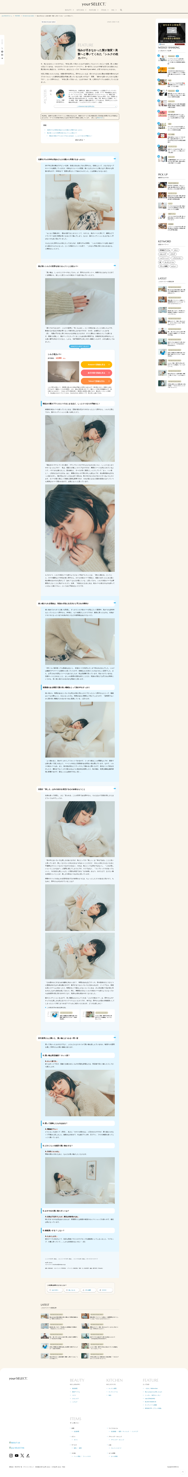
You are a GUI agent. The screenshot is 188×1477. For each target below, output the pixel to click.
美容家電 (74, 1388)
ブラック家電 (163, 266)
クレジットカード (116, 1448)
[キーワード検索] (121, 10)
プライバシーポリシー (28, 1467)
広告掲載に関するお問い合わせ (42, 1467)
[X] (2, 48)
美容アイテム (76, 1392)
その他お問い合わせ (56, 1467)
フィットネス (87, 1456)
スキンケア (163, 254)
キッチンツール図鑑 (151, 1405)
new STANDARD (150, 1398)
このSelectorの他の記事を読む (86, 106)
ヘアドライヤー (177, 258)
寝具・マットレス (124, 1431)
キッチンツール (169, 262)
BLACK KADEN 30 (150, 1402)
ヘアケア (172, 254)
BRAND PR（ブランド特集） (153, 1408)
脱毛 (75, 1448)
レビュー (173, 266)
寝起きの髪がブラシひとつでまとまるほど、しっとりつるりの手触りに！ (70, 136)
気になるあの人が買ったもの (153, 1392)
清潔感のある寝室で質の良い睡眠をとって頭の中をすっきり (67, 142)
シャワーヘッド (164, 258)
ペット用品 (77, 1456)
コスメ (176, 250)
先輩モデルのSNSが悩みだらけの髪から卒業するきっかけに (64, 130)
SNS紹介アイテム (165, 250)
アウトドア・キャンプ (117, 1440)
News (63, 1467)
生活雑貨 (113, 1431)
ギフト (76, 1440)
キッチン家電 (112, 1388)
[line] (2, 52)
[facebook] (2, 55)
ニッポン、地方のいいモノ (153, 1395)
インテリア (135, 1431)
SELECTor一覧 (18, 1467)
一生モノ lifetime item (151, 1388)
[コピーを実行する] (2, 58)
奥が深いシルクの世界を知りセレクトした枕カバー (62, 133)
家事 (80, 1448)
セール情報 (114, 1456)
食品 (110, 1395)
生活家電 (76, 1431)
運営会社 (11, 1467)
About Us (99, 118)
